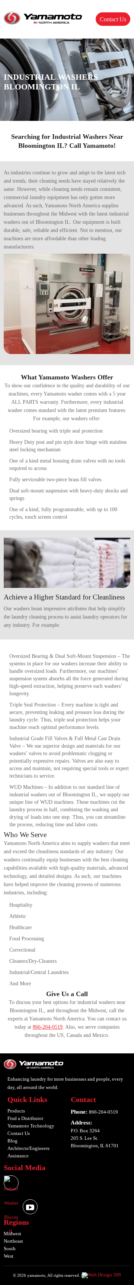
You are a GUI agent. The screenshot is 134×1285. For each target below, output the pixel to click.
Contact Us (113, 19)
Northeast (13, 1241)
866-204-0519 (48, 1027)
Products (16, 1111)
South (10, 1248)
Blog (12, 1141)
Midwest (12, 1233)
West (8, 1256)
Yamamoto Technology (30, 1126)
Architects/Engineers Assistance (28, 1152)
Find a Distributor (25, 1118)
